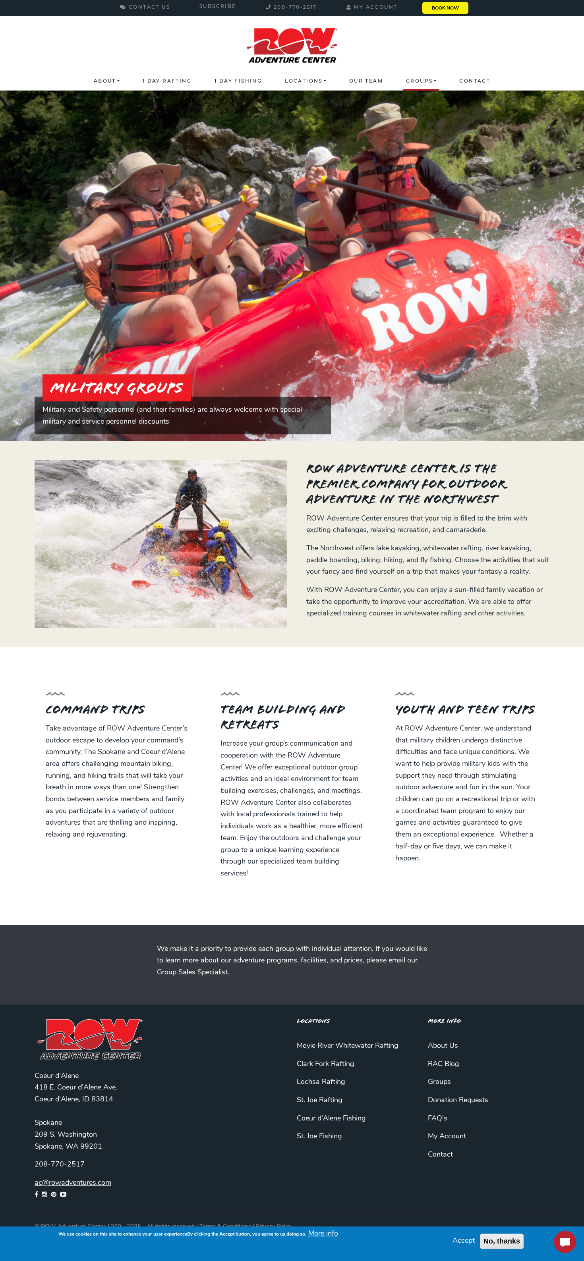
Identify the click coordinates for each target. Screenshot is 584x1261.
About (105, 81)
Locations (304, 81)
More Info (444, 1021)
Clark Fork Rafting (325, 1064)
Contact (474, 81)
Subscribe (217, 6)
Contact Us (149, 7)
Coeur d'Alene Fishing (331, 1118)
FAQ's (437, 1118)
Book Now (445, 8)
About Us (443, 1046)
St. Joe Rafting (319, 1100)
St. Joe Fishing (319, 1136)
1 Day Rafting (167, 81)
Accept (464, 1241)
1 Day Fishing (238, 81)
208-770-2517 (295, 7)
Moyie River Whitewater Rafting (347, 1046)
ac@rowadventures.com (73, 1183)
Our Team (366, 81)
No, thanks (501, 1241)
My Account (375, 7)
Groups (419, 81)
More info (323, 1234)
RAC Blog (443, 1064)
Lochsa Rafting (321, 1082)
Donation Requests (458, 1100)
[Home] (292, 47)
